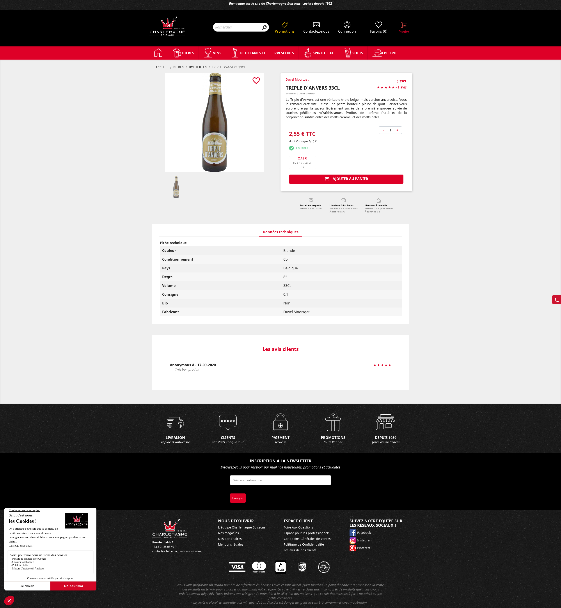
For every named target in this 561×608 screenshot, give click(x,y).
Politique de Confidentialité (304, 544)
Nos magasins (228, 533)
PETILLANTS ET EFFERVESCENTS (267, 53)
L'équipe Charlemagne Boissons (242, 527)
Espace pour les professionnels (307, 533)
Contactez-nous (316, 31)
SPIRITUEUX (323, 53)
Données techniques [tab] (280, 232)
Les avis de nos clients (300, 550)
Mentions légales (230, 544)
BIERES (188, 53)
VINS (217, 53)
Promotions (285, 31)
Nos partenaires (230, 539)
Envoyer (237, 498)
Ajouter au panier (346, 179)
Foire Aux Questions (298, 527)
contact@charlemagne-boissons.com (176, 551)
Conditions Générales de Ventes (307, 539)
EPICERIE (389, 53)
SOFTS (357, 53)
